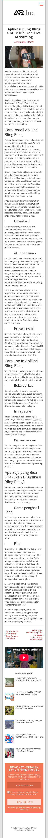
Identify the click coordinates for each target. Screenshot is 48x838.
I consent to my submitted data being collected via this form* (24, 793)
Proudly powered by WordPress (23, 828)
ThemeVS (30, 830)
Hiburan (30, 42)
